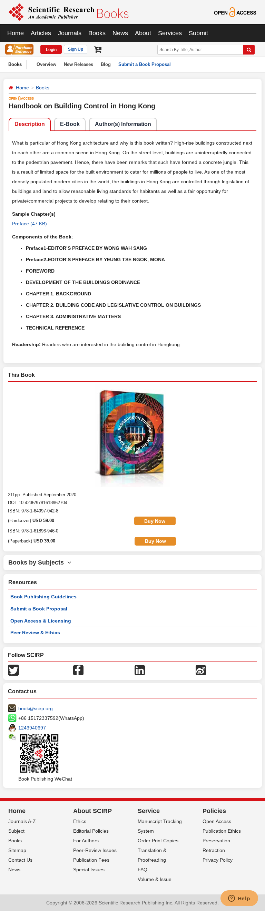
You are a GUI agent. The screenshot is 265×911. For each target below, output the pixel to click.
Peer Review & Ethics (35, 632)
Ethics (79, 821)
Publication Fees (91, 860)
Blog (106, 64)
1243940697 (32, 728)
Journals (69, 33)
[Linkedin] (140, 670)
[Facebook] (78, 670)
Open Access (217, 821)
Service (149, 810)
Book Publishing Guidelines (43, 596)
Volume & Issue (154, 879)
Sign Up (75, 49)
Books (97, 33)
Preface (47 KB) (29, 223)
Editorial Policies (91, 831)
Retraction (214, 850)
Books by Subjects (37, 562)
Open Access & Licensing (40, 621)
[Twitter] (13, 670)
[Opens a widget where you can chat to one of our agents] (239, 899)
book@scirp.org (35, 708)
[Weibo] (201, 670)
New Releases (78, 64)
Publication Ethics (222, 831)
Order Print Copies (158, 840)
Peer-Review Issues (95, 850)
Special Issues (89, 869)
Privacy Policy (218, 860)
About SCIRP (92, 810)
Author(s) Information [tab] (123, 124)
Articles (41, 33)
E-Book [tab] (70, 124)
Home (15, 33)
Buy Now (154, 521)
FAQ (142, 869)
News (120, 33)
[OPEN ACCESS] (235, 11)
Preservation (216, 840)
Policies (214, 810)
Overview (46, 64)
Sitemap (17, 850)
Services (170, 33)
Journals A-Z (22, 821)
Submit (198, 33)
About (143, 33)
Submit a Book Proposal (144, 64)
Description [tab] (29, 124)
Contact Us (20, 860)
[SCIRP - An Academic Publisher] (68, 11)
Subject (16, 831)
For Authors (86, 840)
